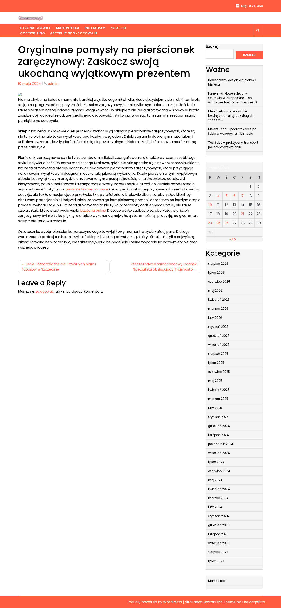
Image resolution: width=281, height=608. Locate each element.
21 (242, 213)
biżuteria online (93, 210)
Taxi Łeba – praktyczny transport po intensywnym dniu (233, 144)
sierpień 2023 (218, 552)
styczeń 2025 (218, 417)
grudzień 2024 (219, 426)
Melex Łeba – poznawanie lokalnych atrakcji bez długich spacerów (230, 115)
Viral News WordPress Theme (210, 601)
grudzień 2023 (218, 525)
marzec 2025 (218, 399)
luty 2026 (215, 317)
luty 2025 (215, 408)
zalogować (44, 291)
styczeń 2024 (218, 516)
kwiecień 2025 (218, 390)
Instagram (95, 28)
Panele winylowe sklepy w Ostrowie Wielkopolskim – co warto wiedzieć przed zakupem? (232, 97)
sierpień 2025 (218, 354)
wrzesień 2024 (219, 453)
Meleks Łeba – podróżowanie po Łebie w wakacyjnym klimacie (232, 131)
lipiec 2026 (216, 272)
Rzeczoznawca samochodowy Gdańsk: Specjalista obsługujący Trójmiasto (163, 267)
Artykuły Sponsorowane (74, 33)
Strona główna (35, 28)
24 (210, 222)
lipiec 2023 (216, 561)
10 (210, 204)
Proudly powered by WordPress (155, 601)
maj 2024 (215, 480)
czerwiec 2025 (219, 372)
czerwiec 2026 (219, 281)
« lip (232, 239)
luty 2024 (215, 507)
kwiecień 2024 (219, 489)
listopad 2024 (218, 435)
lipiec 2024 (216, 462)
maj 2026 (215, 290)
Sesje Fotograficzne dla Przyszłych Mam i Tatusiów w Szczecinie (58, 267)
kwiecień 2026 (219, 299)
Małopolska (67, 28)
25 (218, 222)
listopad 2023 (218, 534)
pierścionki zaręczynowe (86, 189)
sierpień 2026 (218, 263)
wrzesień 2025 (218, 344)
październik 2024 (220, 444)
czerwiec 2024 (219, 471)
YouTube (119, 28)
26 (226, 222)
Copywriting (32, 33)
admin (53, 83)
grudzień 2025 (218, 335)
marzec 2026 (218, 308)
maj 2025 (215, 381)
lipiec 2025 (216, 363)
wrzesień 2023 (218, 543)
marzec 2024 (218, 498)
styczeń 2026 (218, 326)
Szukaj (212, 46)
